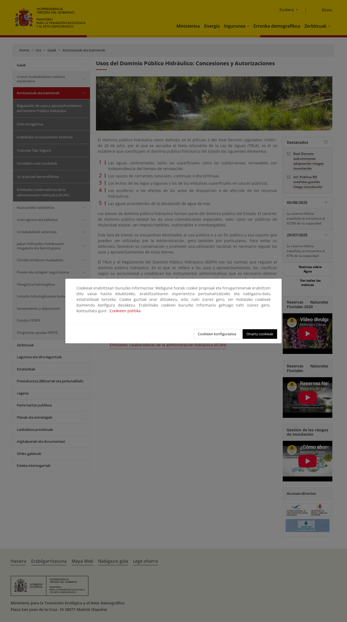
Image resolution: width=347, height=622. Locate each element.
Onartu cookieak (259, 333)
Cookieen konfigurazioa (217, 333)
